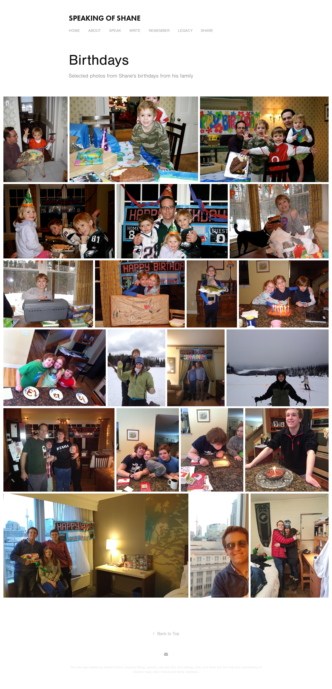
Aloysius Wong (135, 667)
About (94, 30)
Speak (115, 30)
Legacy (185, 30)
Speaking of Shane (104, 18)
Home (74, 30)
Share (207, 30)
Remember (159, 30)
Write (134, 30)
